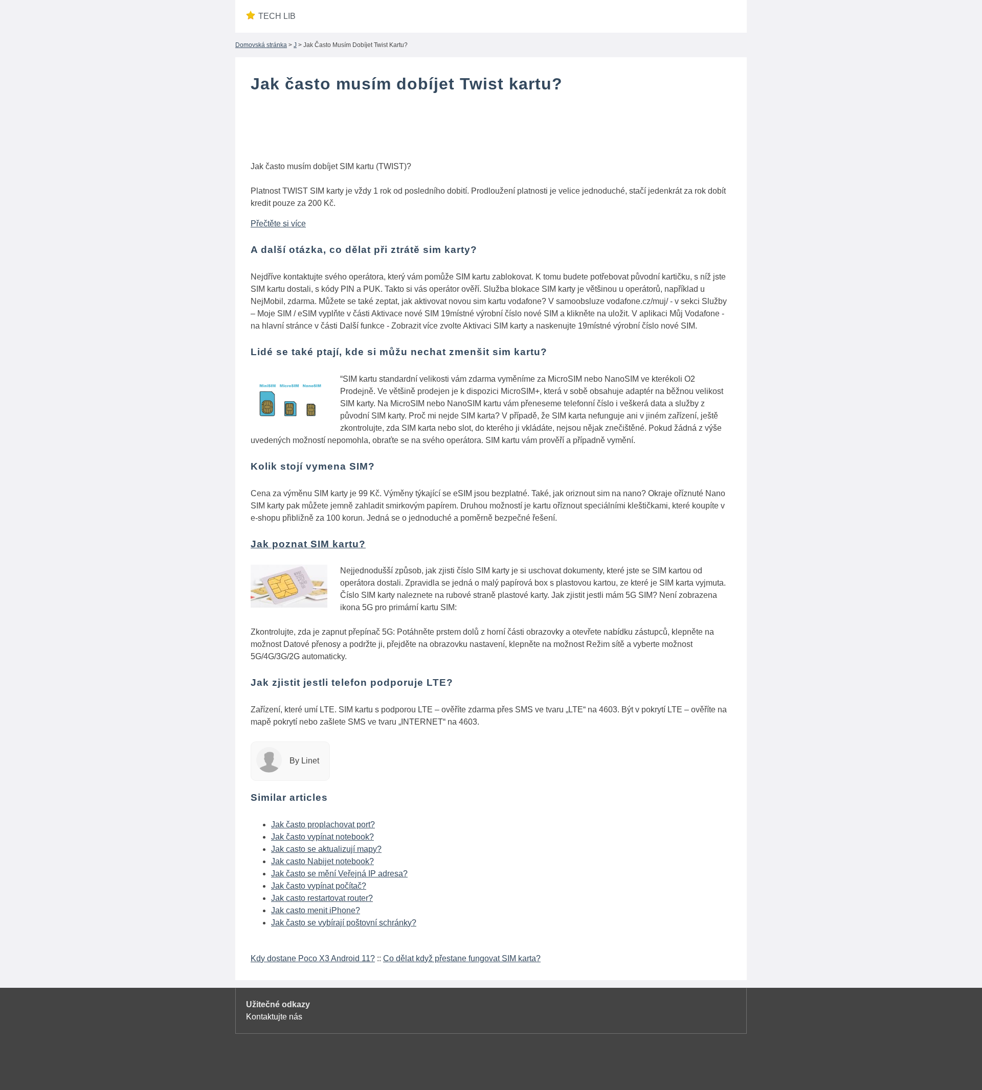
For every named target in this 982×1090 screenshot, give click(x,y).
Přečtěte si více (278, 223)
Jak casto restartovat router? (322, 898)
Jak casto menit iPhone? (315, 910)
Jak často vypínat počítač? (318, 886)
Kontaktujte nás (274, 1016)
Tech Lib (277, 16)
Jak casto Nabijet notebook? (322, 861)
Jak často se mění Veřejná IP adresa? (339, 873)
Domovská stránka (261, 45)
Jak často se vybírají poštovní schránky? (343, 922)
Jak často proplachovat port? (323, 824)
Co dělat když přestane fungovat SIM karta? (462, 958)
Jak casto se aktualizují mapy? (326, 849)
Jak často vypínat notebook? (322, 836)
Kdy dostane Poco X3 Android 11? (313, 958)
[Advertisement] (491, 129)
